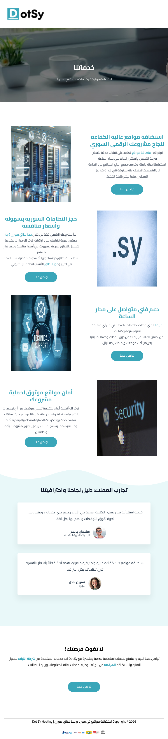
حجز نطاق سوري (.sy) (18, 234)
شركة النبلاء (26, 658)
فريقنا (159, 325)
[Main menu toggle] (163, 14)
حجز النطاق (51, 264)
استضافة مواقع (142, 152)
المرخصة (109, 665)
